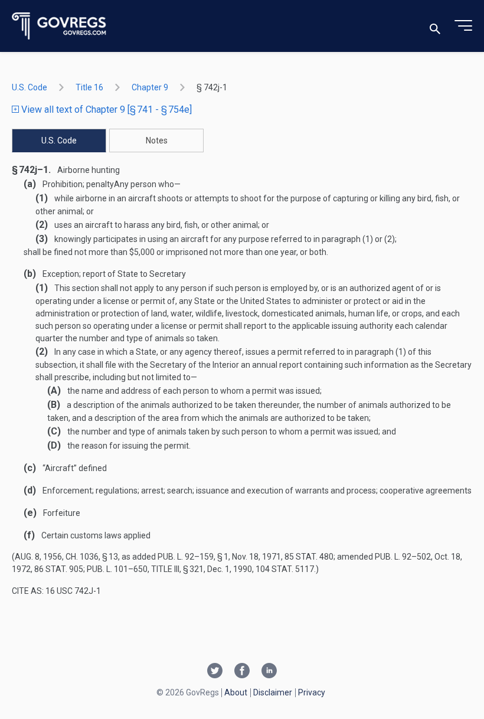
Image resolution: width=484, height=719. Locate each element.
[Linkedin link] (269, 672)
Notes (157, 140)
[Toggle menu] (463, 26)
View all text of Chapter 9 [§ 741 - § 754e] (105, 109)
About (235, 692)
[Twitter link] (215, 672)
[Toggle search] (435, 26)
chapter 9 (150, 87)
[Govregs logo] (59, 26)
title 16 (89, 87)
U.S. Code (29, 87)
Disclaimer (272, 692)
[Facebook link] (242, 672)
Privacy (311, 692)
